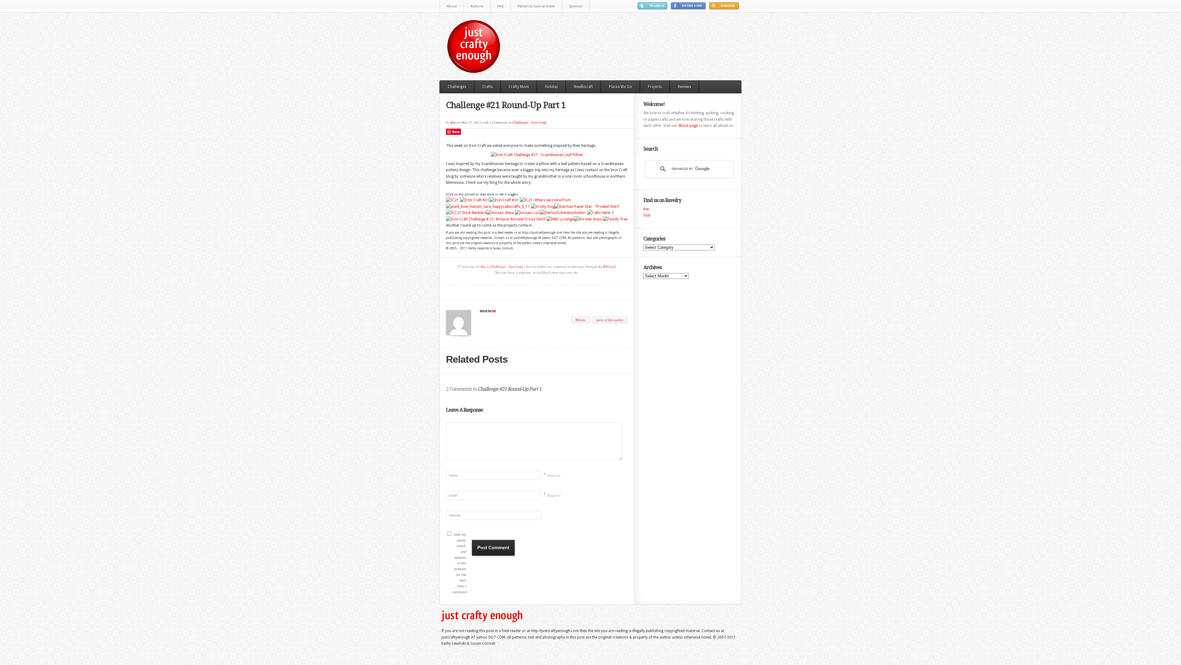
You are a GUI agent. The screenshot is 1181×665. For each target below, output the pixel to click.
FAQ (500, 6)
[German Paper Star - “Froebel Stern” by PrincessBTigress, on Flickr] (587, 206)
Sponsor (576, 6)
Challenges (457, 87)
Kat (452, 122)
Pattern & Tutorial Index (536, 6)
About (452, 6)
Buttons (477, 6)
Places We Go (620, 87)
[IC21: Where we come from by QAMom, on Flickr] (545, 200)
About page (688, 125)
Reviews (684, 87)
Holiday (551, 87)
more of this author (609, 319)
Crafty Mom (519, 87)
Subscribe (725, 8)
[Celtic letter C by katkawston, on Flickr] (600, 213)
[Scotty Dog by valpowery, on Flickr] (543, 206)
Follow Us (653, 8)
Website (581, 319)
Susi (646, 215)
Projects (655, 87)
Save (456, 131)
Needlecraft (583, 87)
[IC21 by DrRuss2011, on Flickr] (452, 200)
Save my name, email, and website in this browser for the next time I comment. (459, 563)
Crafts (487, 87)
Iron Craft (538, 122)
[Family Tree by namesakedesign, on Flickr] (615, 219)
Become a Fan (689, 8)
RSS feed (609, 266)
